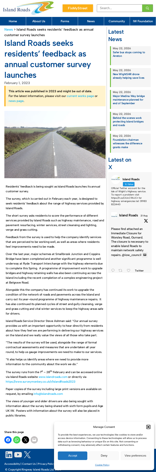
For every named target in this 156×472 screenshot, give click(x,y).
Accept (72, 455)
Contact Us (29, 464)
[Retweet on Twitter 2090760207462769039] (122, 271)
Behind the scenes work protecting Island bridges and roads (128, 121)
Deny (104, 455)
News (91, 21)
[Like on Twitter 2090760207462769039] (130, 271)
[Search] (147, 8)
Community (117, 21)
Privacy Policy (46, 464)
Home (13, 21)
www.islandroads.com (53, 377)
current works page (80, 96)
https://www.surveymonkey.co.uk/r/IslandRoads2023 (40, 381)
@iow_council (131, 255)
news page (16, 101)
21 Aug (144, 215)
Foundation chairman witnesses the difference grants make (127, 143)
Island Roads (128, 215)
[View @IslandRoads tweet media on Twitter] (144, 254)
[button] (148, 427)
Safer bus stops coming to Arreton (129, 54)
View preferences (135, 455)
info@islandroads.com (48, 394)
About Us (38, 21)
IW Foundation (143, 21)
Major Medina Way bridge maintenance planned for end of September (129, 99)
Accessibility (12, 464)
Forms (65, 21)
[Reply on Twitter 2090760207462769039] (114, 271)
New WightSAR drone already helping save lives (128, 75)
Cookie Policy (102, 465)
